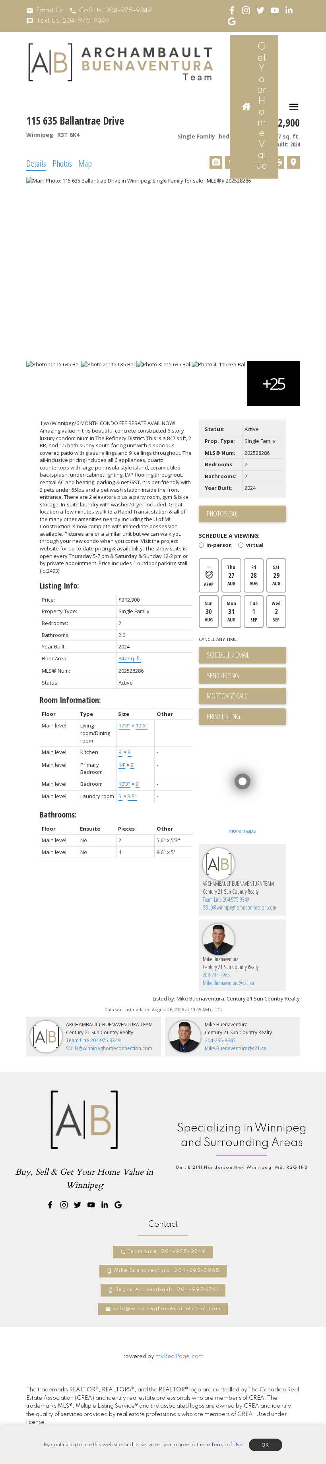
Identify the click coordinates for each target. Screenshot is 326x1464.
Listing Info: (59, 585)
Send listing (223, 675)
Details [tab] (36, 163)
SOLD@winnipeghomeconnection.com (239, 907)
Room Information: (70, 699)
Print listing (223, 716)
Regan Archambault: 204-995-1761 (167, 1289)
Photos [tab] (62, 163)
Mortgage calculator (246, 696)
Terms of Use (227, 1444)
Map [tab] (85, 163)
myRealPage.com (179, 1356)
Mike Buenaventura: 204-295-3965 (167, 1270)
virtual (254, 546)
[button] (44, 10)
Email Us (49, 11)
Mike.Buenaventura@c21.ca (228, 983)
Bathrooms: (58, 814)
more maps (242, 830)
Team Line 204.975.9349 (226, 899)
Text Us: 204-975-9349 (72, 21)
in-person (219, 546)
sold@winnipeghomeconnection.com (167, 1308)
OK (266, 1445)
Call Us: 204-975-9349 (115, 11)
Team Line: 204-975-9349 (167, 1251)
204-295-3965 (216, 975)
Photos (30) (222, 513)
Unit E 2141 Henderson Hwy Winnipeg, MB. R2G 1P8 (242, 1168)
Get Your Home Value (261, 106)
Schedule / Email (228, 655)
